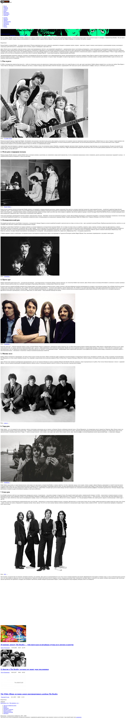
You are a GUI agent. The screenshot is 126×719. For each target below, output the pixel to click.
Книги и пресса (7, 710)
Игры (5, 11)
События (6, 8)
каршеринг (79, 717)
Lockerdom (7, 344)
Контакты (6, 713)
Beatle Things (7, 206)
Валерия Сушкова (23, 35)
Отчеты (5, 10)
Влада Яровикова (5, 672)
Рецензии (6, 15)
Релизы (5, 26)
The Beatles (12, 35)
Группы (5, 17)
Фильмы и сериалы (8, 709)
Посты (5, 6)
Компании (6, 708)
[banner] (5, 2)
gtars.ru (6, 423)
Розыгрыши (6, 13)
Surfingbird (7, 276)
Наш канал (5, 703)
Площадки (6, 22)
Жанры (5, 706)
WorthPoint (7, 482)
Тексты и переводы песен (10, 705)
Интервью (6, 12)
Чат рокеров (14, 703)
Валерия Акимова (5, 34)
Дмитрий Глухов (5, 697)
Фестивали (6, 24)
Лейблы (5, 20)
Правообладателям (8, 712)
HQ (5, 574)
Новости (6, 7)
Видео (5, 25)
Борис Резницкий (5, 647)
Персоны (6, 19)
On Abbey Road (8, 138)
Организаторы (7, 21)
